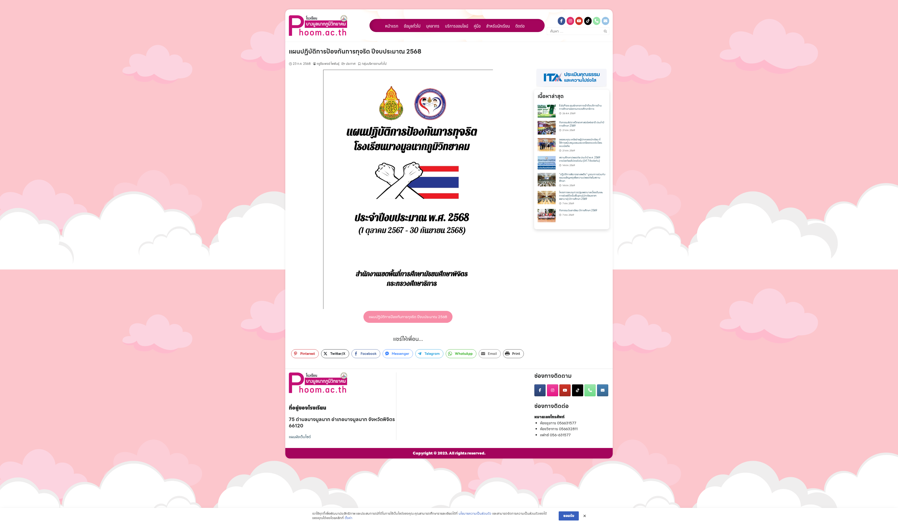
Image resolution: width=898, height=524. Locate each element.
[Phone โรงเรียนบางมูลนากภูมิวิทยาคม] (596, 21)
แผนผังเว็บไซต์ (300, 437)
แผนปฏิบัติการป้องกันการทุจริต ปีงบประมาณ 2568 (355, 51)
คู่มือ (477, 25)
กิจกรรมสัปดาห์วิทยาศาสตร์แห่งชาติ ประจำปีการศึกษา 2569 (581, 124)
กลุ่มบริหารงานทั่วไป (374, 63)
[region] (571, 78)
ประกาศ (350, 63)
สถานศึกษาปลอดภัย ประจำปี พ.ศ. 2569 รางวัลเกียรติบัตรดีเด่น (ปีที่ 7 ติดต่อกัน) (579, 159)
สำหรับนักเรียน (498, 25)
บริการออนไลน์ (456, 25)
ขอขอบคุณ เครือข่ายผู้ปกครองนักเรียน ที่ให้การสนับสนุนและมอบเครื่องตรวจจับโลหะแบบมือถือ (580, 143)
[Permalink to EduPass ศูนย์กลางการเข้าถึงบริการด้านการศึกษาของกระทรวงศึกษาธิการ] (547, 110)
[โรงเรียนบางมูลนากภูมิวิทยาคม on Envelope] (605, 21)
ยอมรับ (568, 515)
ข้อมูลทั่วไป (412, 25)
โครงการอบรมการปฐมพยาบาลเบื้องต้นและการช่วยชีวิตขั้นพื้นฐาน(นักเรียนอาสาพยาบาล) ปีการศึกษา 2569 (581, 195)
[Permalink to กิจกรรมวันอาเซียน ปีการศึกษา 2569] (547, 215)
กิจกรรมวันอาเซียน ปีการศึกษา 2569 (578, 210)
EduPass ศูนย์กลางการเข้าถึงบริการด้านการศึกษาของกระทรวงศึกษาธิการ (580, 107)
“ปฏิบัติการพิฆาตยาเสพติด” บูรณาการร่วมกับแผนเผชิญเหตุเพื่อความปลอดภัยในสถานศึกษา (582, 177)
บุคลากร (432, 25)
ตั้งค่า (348, 518)
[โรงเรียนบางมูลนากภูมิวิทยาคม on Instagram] (570, 21)
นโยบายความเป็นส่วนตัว (475, 513)
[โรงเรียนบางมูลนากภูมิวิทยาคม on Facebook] (561, 21)
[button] (571, 78)
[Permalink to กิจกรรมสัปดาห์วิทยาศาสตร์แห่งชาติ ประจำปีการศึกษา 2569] (547, 127)
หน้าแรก (391, 25)
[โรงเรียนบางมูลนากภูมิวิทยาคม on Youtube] (579, 21)
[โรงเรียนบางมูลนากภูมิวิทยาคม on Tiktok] (588, 21)
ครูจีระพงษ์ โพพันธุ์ (328, 63)
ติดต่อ (520, 25)
